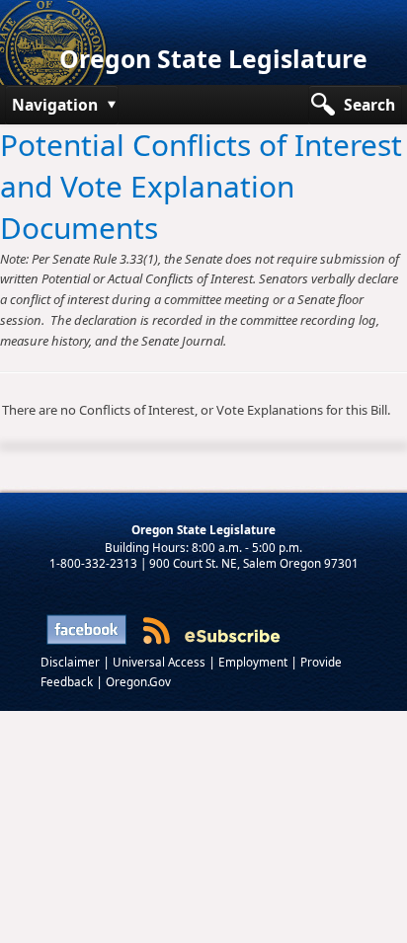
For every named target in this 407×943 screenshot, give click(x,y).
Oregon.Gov (138, 681)
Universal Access (160, 661)
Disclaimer (72, 661)
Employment (254, 661)
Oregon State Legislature (213, 58)
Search (369, 105)
